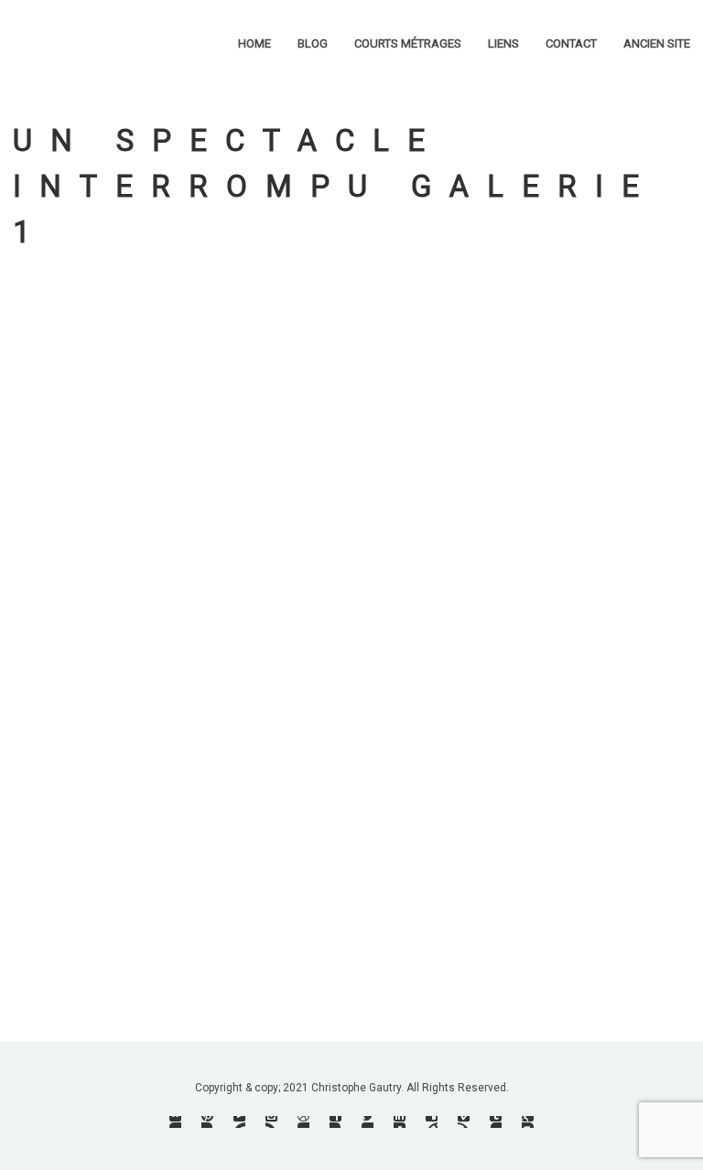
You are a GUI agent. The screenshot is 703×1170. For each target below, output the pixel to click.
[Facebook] (335, 1122)
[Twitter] (367, 1122)
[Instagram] (271, 1122)
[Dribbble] (303, 1122)
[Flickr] (175, 1122)
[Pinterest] (207, 1122)
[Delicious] (432, 1122)
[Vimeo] (464, 1122)
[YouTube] (239, 1122)
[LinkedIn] (400, 1122)
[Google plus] (528, 1122)
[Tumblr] (496, 1122)
